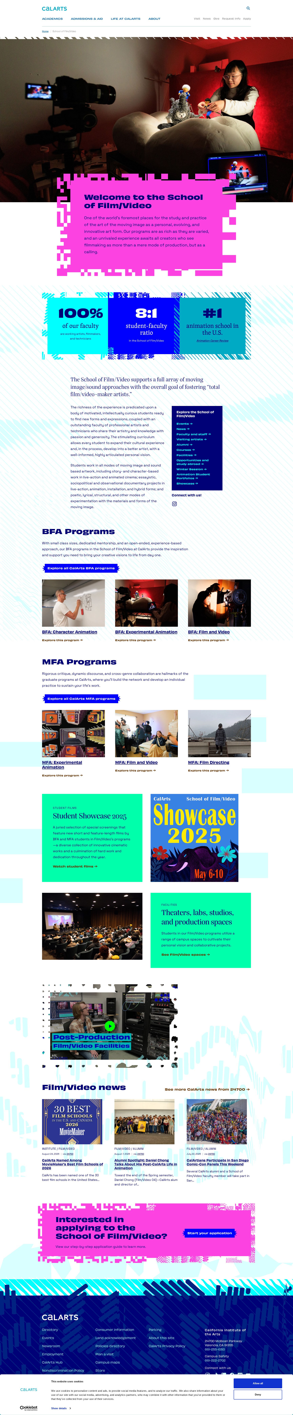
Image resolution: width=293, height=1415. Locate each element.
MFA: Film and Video (136, 763)
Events (183, 424)
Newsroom (51, 1346)
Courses (184, 450)
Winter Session (190, 469)
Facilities (185, 455)
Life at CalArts (125, 19)
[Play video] (110, 1026)
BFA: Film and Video (209, 632)
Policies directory (110, 1346)
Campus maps (107, 1362)
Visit (197, 19)
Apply (247, 19)
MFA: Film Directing (208, 763)
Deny (258, 1394)
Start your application (209, 1233)
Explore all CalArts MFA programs (81, 699)
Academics (52, 19)
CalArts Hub (52, 1362)
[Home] (54, 9)
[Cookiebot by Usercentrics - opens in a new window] (29, 1408)
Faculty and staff (192, 434)
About (154, 19)
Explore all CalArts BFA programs (81, 568)
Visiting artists (190, 439)
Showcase (185, 484)
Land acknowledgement (115, 1338)
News (207, 19)
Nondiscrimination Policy (63, 1370)
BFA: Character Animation (69, 632)
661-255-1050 (215, 1349)
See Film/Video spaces (183, 955)
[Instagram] (174, 504)
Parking (155, 1330)
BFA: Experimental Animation (146, 632)
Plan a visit (104, 1354)
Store (100, 1370)
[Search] (248, 8)
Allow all (258, 1383)
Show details (59, 1408)
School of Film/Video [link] (64, 31)
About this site (161, 1338)
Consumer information (114, 1330)
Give (216, 19)
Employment (53, 1354)
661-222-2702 (215, 1360)
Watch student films (73, 866)
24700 (70, 1154)
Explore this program (60, 640)
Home (45, 31)
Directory (50, 1330)
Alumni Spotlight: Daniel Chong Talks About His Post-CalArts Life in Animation (145, 1164)
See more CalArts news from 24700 (205, 1089)
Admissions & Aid (87, 19)
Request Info (231, 19)
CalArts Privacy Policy (167, 1346)
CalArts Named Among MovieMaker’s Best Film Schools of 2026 (72, 1164)
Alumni (183, 445)
